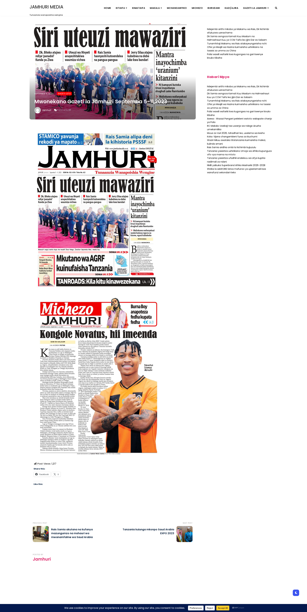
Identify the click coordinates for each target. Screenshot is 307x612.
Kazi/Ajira (231, 8)
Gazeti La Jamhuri (255, 8)
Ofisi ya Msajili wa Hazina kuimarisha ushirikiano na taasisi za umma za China (235, 48)
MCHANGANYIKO (177, 8)
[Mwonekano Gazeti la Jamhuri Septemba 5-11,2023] (113, 71)
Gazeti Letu (64, 93)
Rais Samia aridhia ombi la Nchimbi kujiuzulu (231, 147)
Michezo (197, 8)
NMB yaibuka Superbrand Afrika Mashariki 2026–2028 (236, 165)
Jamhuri (46, 110)
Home (107, 8)
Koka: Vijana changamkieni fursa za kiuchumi (232, 136)
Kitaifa (120, 8)
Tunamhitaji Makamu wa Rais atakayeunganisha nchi (237, 43)
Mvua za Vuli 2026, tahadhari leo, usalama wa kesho (236, 133)
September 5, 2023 (44, 93)
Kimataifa (138, 8)
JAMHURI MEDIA (46, 7)
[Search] (276, 8)
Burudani (214, 8)
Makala (155, 8)
